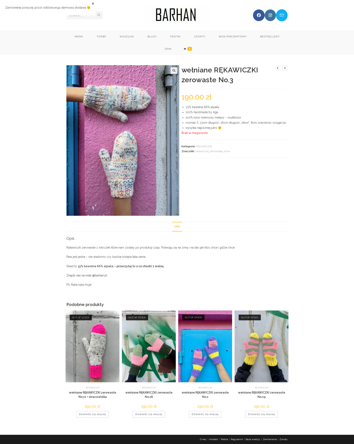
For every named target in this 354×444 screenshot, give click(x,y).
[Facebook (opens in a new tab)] (259, 15)
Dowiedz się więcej (92, 414)
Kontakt (213, 439)
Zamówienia (270, 439)
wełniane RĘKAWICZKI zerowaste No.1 (205, 394)
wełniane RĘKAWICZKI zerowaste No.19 (261, 394)
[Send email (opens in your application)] (282, 15)
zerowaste (216, 151)
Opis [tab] (177, 226)
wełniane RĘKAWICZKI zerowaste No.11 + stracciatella (92, 394)
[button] (174, 70)
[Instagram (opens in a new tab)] (270, 15)
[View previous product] (277, 68)
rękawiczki (202, 151)
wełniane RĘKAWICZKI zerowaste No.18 (148, 394)
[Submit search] (99, 15)
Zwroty (283, 439)
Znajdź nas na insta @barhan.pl (86, 275)
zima (227, 151)
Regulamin (237, 439)
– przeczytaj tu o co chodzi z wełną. (139, 266)
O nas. (203, 439)
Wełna (224, 439)
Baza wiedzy (253, 439)
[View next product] (285, 68)
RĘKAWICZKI (204, 146)
